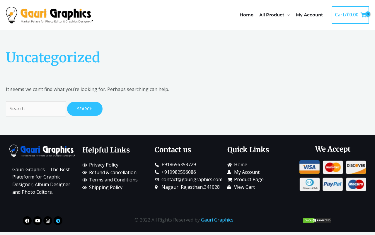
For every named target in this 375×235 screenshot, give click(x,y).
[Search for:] (36, 108)
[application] (287, 15)
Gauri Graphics (217, 220)
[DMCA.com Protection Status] (317, 220)
